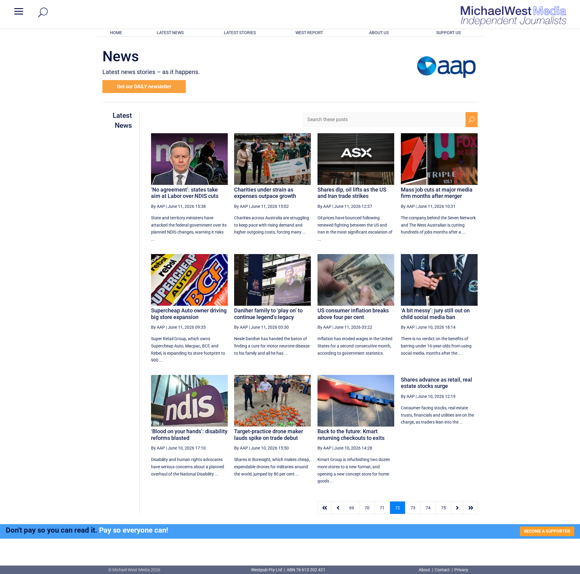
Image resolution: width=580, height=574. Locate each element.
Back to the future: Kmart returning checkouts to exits (351, 434)
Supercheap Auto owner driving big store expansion (189, 313)
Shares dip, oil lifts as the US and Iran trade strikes (351, 192)
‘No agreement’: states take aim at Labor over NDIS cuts (184, 192)
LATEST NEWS (170, 32)
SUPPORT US (448, 32)
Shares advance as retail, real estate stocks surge (436, 382)
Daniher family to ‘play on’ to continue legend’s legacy (268, 313)
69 (351, 507)
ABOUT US (379, 32)
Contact (442, 569)
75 (443, 507)
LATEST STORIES (240, 32)
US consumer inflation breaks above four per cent (353, 313)
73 (413, 507)
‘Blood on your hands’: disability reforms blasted (189, 434)
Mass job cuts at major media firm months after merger (436, 192)
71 (382, 507)
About (425, 569)
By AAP (158, 206)
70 (367, 507)
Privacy (461, 569)
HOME (116, 32)
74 (428, 507)
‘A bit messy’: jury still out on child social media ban (435, 313)
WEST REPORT (309, 32)
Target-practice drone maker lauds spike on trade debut (268, 434)
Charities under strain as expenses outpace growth (265, 192)
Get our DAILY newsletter (144, 86)
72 (397, 507)
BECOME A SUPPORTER (547, 531)
